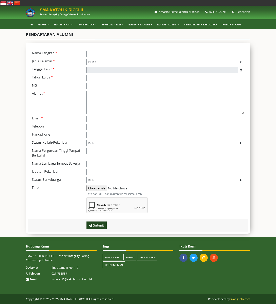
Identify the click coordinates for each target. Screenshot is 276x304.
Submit (98, 225)
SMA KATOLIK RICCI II (73, 299)
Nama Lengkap (44, 53)
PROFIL (42, 24)
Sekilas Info (112, 257)
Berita (130, 257)
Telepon (38, 126)
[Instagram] (205, 258)
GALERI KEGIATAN (139, 24)
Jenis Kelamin (43, 61)
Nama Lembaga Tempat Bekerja (56, 163)
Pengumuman (114, 265)
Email (37, 118)
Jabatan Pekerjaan (45, 171)
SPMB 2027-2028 (111, 24)
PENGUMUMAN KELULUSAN (201, 24)
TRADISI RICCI (62, 24)
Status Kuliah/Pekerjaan (50, 142)
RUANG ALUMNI (167, 24)
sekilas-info (147, 257)
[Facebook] (184, 258)
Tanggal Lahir (43, 69)
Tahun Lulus (42, 77)
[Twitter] (195, 258)
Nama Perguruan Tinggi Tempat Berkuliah (56, 153)
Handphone (41, 134)
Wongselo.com (240, 299)
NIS (34, 85)
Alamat (38, 93)
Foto (35, 187)
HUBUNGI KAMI (231, 24)
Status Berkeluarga (46, 179)
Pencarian (243, 12)
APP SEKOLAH (86, 24)
